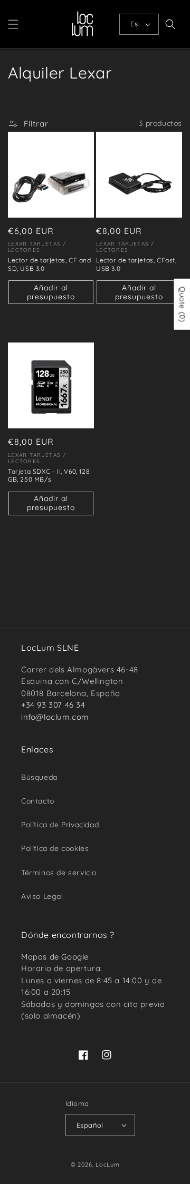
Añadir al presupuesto (51, 292)
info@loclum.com (55, 717)
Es (134, 23)
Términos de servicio (59, 872)
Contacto (37, 801)
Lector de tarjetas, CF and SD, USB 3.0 (49, 264)
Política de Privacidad (60, 824)
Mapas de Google (55, 957)
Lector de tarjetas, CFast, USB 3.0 (136, 264)
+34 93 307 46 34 (53, 705)
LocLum (107, 1164)
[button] (13, 24)
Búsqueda (39, 777)
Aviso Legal (42, 896)
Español (90, 1125)
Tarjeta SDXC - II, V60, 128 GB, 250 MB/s (48, 475)
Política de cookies (55, 848)
